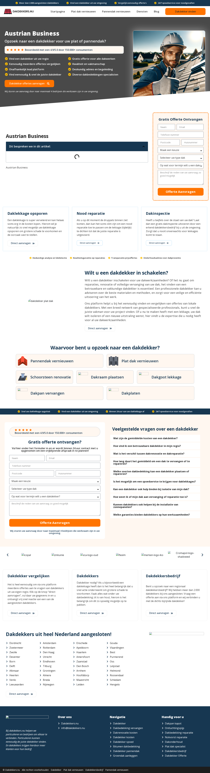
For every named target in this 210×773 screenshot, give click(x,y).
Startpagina (58, 11)
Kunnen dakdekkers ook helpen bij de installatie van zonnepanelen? (145, 506)
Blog (156, 11)
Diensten (142, 11)
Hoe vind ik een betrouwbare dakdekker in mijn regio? (147, 446)
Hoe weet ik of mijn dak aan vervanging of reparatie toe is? (150, 497)
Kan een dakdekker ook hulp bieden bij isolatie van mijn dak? (151, 489)
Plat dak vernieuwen (83, 11)
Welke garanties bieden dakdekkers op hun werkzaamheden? (151, 514)
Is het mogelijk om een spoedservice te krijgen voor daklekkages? (154, 481)
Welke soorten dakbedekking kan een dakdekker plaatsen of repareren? (151, 473)
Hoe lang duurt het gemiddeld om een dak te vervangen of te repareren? (151, 462)
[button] (185, 11)
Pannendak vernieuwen (116, 11)
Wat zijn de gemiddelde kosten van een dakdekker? (145, 438)
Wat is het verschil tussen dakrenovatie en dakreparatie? (148, 453)
